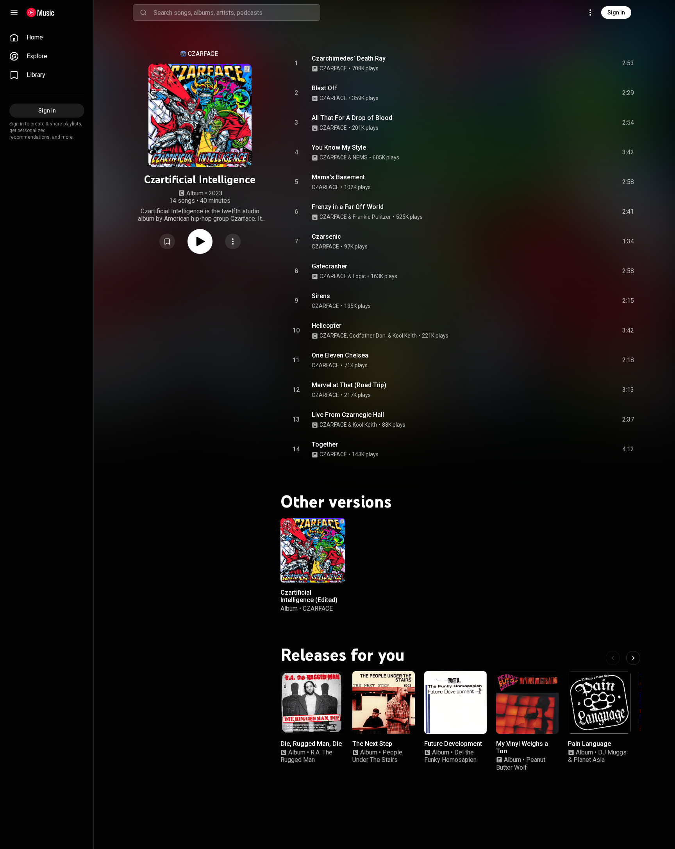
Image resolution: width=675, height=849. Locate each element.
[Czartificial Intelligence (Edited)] (312, 550)
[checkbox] (628, 63)
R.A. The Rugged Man (306, 756)
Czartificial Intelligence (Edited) (309, 596)
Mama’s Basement (338, 177)
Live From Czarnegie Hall (348, 414)
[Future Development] (455, 702)
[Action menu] (233, 241)
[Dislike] (584, 63)
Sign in (616, 12)
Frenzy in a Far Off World (348, 207)
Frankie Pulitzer (372, 217)
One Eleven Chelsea (340, 355)
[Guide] (14, 12)
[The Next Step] (383, 702)
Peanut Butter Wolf (520, 763)
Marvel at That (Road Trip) (349, 385)
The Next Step (372, 743)
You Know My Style (339, 147)
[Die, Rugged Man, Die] (311, 702)
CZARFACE (203, 53)
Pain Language (589, 743)
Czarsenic (326, 236)
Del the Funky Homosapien (450, 756)
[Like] (569, 63)
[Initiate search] (143, 12)
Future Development (453, 743)
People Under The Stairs (377, 756)
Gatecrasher (329, 266)
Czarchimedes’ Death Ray (349, 58)
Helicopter (326, 325)
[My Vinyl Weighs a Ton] (527, 702)
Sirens (321, 296)
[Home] (40, 12)
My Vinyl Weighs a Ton (522, 747)
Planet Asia (589, 759)
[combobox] (237, 12)
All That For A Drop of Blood (352, 118)
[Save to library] (167, 241)
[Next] (633, 657)
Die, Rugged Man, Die (311, 743)
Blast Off (325, 88)
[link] (47, 37)
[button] (167, 241)
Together (325, 444)
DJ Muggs (612, 752)
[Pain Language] (599, 702)
